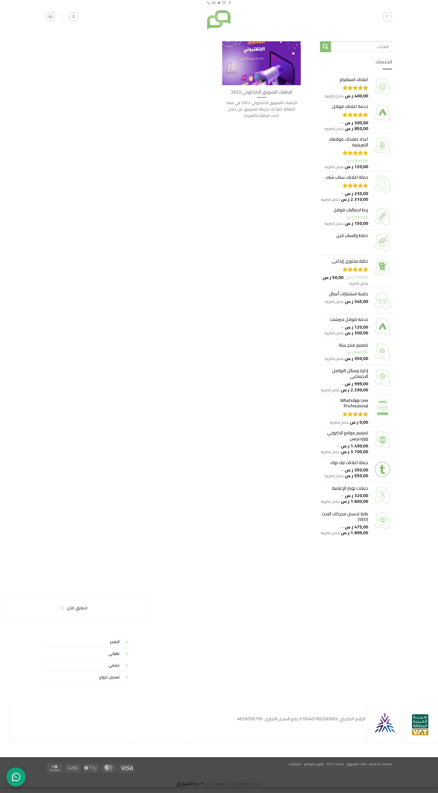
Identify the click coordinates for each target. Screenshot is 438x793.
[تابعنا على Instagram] (224, 3)
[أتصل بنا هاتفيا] (208, 3)
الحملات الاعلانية (380, 764)
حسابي (114, 665)
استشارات (295, 764)
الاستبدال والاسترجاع (388, 666)
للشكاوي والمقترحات (387, 651)
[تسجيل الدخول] (73, 16)
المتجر (115, 641)
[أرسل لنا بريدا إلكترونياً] (213, 3)
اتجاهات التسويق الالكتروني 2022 (261, 92)
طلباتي (114, 653)
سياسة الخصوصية (390, 636)
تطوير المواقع (314, 764)
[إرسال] (325, 46)
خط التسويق (187, 784)
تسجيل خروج (109, 677)
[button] (387, 16)
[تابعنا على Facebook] (229, 3)
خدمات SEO (335, 764)
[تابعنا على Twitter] (219, 3)
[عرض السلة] (50, 16)
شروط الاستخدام (391, 681)
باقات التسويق (357, 764)
